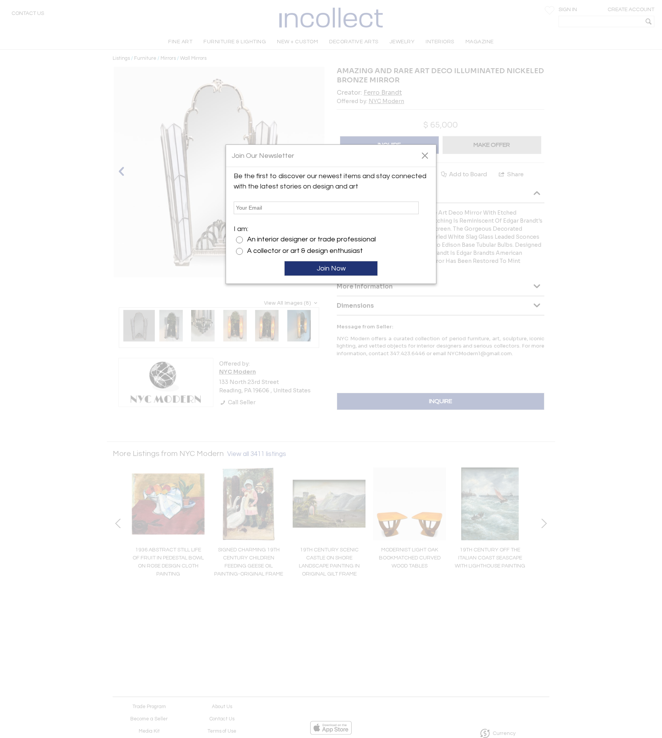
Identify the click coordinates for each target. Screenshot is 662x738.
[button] (424, 155)
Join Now (331, 268)
